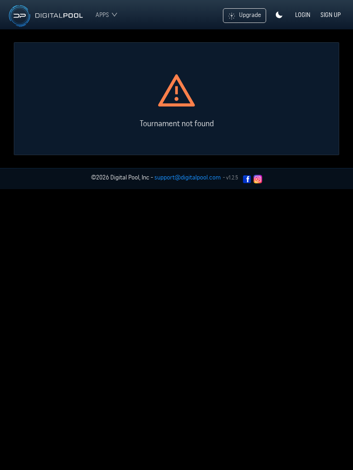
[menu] (104, 14)
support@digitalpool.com (187, 177)
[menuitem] (107, 14)
